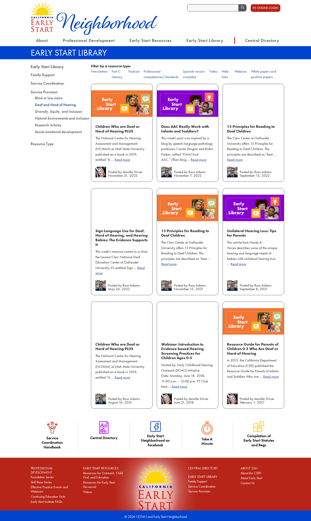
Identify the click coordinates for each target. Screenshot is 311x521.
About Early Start (251, 478)
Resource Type (42, 143)
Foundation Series (42, 477)
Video (213, 71)
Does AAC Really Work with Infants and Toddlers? (185, 129)
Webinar (240, 71)
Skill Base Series (41, 482)
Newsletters (99, 71)
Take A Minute (207, 441)
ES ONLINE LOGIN (265, 8)
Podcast (133, 71)
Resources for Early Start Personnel (99, 484)
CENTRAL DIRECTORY (203, 468)
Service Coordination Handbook (52, 442)
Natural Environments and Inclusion (62, 118)
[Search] (242, 7)
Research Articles (48, 125)
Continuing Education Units (48, 496)
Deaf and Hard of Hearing (55, 104)
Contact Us (248, 483)
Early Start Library (204, 40)
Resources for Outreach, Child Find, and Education (103, 475)
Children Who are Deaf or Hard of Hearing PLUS (117, 129)
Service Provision (44, 92)
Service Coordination (47, 83)
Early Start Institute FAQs (46, 501)
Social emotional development (58, 131)
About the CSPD (251, 473)
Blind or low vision (49, 97)
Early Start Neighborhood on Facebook (155, 440)
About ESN (249, 468)
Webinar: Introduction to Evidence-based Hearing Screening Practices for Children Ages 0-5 (182, 351)
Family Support (43, 74)
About (42, 40)
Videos (87, 492)
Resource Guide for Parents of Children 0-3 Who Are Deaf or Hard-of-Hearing (252, 349)
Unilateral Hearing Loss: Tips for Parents (251, 233)
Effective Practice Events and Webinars (49, 489)
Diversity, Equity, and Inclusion (58, 111)
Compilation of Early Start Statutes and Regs (259, 440)
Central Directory (262, 40)
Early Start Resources (150, 40)
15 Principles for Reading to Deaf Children (251, 129)
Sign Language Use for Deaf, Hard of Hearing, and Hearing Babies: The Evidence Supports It (121, 237)
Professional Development (89, 40)
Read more (122, 159)
